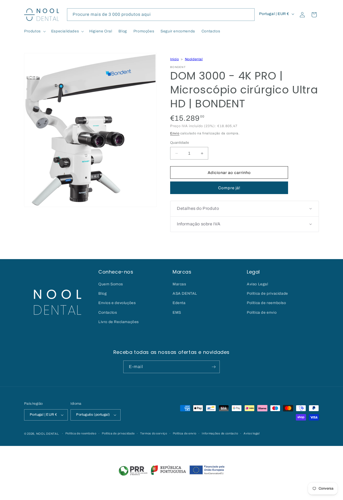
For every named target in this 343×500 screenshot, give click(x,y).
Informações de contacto (220, 433)
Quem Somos (110, 284)
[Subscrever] (213, 367)
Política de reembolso (266, 303)
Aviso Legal (257, 284)
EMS (177, 312)
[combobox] (160, 15)
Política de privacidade (267, 293)
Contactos (107, 312)
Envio (175, 133)
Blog (102, 293)
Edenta (179, 303)
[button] (34, 31)
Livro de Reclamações (118, 322)
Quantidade (179, 143)
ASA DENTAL (185, 293)
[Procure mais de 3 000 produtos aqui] (248, 14)
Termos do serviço (153, 433)
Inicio (174, 59)
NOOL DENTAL (47, 433)
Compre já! (229, 188)
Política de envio (262, 312)
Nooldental (194, 59)
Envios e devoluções (117, 303)
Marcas (179, 284)
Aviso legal (252, 433)
